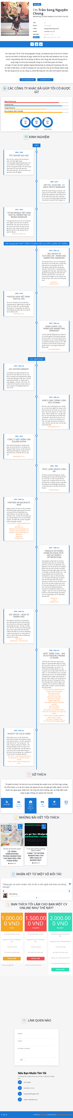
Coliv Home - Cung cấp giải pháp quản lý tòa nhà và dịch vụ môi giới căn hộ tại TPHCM (19, 757)
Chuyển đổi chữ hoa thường (54, 691)
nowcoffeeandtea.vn (54, 349)
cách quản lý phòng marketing (36, 849)
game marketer (36, 850)
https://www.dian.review (64, 1114)
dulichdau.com (19, 527)
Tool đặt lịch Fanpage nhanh (54, 719)
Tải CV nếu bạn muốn (28, 79)
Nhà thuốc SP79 (54, 602)
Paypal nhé (12, 958)
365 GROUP (18, 639)
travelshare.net (19, 538)
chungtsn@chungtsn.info (51, 28)
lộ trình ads (7, 849)
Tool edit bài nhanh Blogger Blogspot (54, 721)
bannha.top (19, 536)
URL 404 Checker (54, 706)
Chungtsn (43, 1114)
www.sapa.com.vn (19, 313)
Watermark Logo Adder (54, 697)
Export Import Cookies (54, 717)
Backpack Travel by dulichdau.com (19, 532)
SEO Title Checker (54, 708)
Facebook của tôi (45, 79)
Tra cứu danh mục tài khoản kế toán (54, 689)
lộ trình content (16, 849)
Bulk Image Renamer (54, 693)
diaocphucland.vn (54, 490)
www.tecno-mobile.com (19, 234)
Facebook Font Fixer (54, 695)
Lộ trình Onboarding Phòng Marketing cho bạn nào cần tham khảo (12, 856)
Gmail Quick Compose (54, 699)
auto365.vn (54, 282)
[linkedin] (41, 44)
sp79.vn (54, 600)
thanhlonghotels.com (54, 427)
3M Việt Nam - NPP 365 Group (19, 641)
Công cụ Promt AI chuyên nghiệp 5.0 (54, 715)
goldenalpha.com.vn (19, 456)
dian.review (19, 534)
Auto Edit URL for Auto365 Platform (54, 710)
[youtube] (36, 44)
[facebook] (32, 44)
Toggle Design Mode (54, 700)
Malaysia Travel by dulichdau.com (19, 529)
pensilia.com (54, 598)
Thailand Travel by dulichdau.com (18, 531)
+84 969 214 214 (49, 31)
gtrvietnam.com (54, 284)
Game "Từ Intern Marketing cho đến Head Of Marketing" (35, 856)
